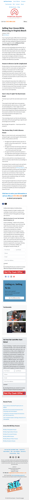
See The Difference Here (14, 298)
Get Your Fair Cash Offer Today (11, 449)
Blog (19, 7)
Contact (18, 4)
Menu (25, 22)
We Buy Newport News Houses (10, 438)
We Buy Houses (12, 7)
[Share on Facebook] (3, 204)
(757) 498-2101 (10, 22)
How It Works (16, 1)
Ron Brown (6, 35)
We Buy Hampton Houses (9, 441)
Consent (6, 263)
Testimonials (8, 4)
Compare (23, 1)
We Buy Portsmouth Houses (10, 434)
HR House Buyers (20, 168)
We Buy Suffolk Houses (8, 436)
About (22, 4)
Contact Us (22, 449)
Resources (23, 451)
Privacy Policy (13, 453)
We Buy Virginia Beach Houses (10, 432)
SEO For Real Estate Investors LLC (18, 475)
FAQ (14, 4)
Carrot (22, 498)
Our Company (17, 451)
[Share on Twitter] (6, 204)
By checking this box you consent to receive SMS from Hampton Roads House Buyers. (14, 267)
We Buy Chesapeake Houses (9, 429)
